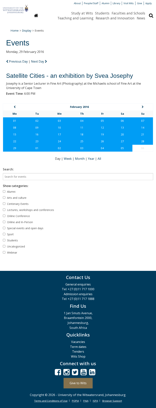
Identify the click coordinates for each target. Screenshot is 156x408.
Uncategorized (15, 246)
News (141, 18)
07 (142, 120)
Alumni (105, 3)
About (77, 3)
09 (36, 127)
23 (36, 141)
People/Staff (91, 3)
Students (102, 13)
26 (102, 141)
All (99, 159)
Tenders (78, 351)
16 (36, 134)
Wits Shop (78, 356)
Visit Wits (128, 3)
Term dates (78, 347)
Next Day (38, 61)
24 (59, 141)
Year (91, 159)
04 (81, 120)
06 (122, 120)
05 (102, 120)
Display (26, 30)
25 (81, 141)
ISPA (95, 400)
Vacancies (78, 342)
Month (80, 159)
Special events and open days (24, 228)
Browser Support (112, 400)
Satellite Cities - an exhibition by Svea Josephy (69, 75)
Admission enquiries (78, 294)
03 (59, 120)
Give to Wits (78, 383)
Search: (8, 169)
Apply (148, 3)
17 (59, 134)
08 (14, 127)
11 (81, 127)
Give (139, 3)
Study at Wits (82, 13)
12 (102, 127)
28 (142, 141)
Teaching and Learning (75, 18)
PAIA (85, 400)
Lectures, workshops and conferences (30, 210)
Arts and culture (16, 198)
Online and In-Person (19, 222)
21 (142, 134)
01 (14, 120)
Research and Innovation (115, 18)
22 (14, 141)
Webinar (11, 252)
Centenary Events (17, 204)
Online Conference (18, 216)
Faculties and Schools (128, 13)
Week (68, 159)
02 (36, 120)
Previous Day (18, 61)
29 (14, 148)
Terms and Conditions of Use (51, 400)
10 (59, 127)
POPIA (75, 400)
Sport (10, 234)
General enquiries (78, 284)
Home (14, 30)
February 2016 (79, 107)
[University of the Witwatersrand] (15, 7)
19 (102, 134)
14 (142, 127)
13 (122, 127)
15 (14, 134)
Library (116, 3)
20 (122, 134)
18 (81, 134)
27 (122, 141)
